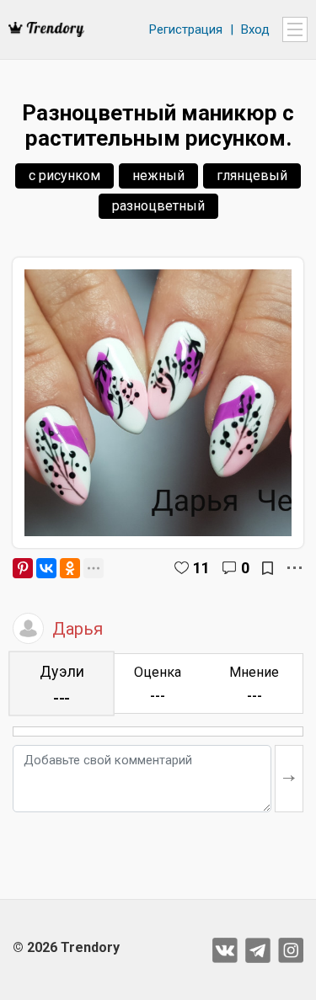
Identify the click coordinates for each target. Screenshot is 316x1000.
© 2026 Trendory (66, 947)
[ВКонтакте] (46, 568)
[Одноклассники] (70, 568)
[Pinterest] (23, 568)
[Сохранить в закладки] (267, 568)
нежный (158, 176)
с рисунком (64, 176)
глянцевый (252, 176)
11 (201, 568)
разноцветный (158, 206)
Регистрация (185, 29)
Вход (255, 29)
